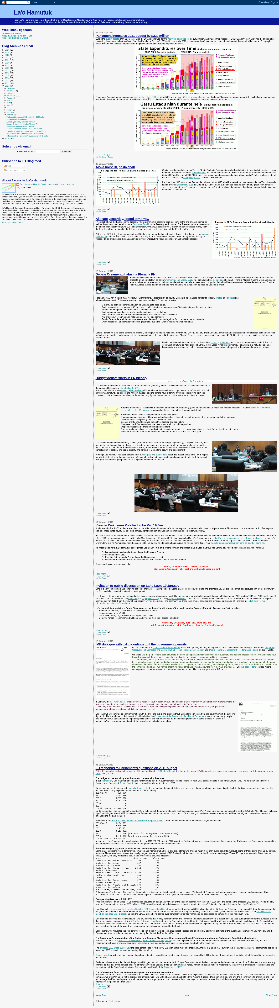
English (104, 157)
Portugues (230, 298)
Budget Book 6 (126, 783)
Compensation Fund (176, 598)
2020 (7, 63)
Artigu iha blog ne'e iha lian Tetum (17, 36)
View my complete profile (13, 223)
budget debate (112, 39)
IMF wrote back (117, 702)
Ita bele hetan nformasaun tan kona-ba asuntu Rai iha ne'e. (238, 543)
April (9, 107)
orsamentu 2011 (185, 185)
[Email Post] (108, 155)
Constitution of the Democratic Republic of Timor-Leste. (180, 716)
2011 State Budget (166, 771)
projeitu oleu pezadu (199, 97)
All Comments (12, 170)
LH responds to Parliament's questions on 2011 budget (136, 768)
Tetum (110, 157)
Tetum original (136, 390)
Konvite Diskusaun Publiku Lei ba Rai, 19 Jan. (130, 525)
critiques (147, 455)
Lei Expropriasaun (230, 538)
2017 (7, 70)
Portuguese (144, 410)
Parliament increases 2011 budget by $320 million (132, 35)
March (9, 110)
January (10, 115)
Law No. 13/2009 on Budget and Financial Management (145, 940)
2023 (7, 55)
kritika (214, 342)
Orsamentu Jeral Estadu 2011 (178, 280)
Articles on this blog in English (15, 38)
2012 (7, 83)
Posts (8, 166)
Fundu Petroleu (199, 172)
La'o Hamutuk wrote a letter (167, 647)
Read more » (102, 574)
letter (98, 773)
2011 (7, 86)
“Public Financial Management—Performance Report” (233, 650)
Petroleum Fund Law (150, 921)
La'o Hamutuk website (11, 34)
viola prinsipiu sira (191, 177)
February (11, 112)
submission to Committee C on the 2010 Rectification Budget (139, 909)
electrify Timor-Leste (138, 788)
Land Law (132, 598)
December (11, 88)
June (9, 103)
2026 (7, 50)
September (11, 95)
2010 (7, 138)
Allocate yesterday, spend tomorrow (122, 219)
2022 (7, 58)
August (10, 98)
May (9, 105)
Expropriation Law (150, 598)
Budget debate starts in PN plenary (121, 378)
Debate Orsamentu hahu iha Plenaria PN (125, 274)
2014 (7, 78)
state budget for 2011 (130, 388)
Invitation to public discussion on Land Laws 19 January (137, 585)
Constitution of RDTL (174, 967)
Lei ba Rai (216, 538)
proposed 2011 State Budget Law (115, 948)
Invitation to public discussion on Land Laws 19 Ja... (26, 131)
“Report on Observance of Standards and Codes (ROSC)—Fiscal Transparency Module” (203, 648)
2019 (7, 65)
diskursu (217, 280)
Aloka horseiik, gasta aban (115, 167)
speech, (125, 390)
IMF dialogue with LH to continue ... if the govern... (25, 134)
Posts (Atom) (115, 1001)
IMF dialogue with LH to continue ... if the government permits (141, 644)
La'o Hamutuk (33, 12)
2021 (7, 60)
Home (186, 995)
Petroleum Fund (140, 224)
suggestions (161, 455)
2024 (7, 52)
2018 (7, 68)
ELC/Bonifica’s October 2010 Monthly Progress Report (137, 820)
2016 (7, 73)
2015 (7, 76)
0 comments (101, 155)
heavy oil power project (178, 39)
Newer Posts (102, 995)
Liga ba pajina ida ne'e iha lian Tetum (185, 381)
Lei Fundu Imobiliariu (252, 538)
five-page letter (248, 667)
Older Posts (271, 995)
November (11, 91)
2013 (7, 81)
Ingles (219, 298)
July (9, 100)
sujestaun (225, 342)
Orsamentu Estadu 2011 (145, 97)
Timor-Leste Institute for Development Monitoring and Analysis (47, 184)
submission (228, 771)
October (10, 93)
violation (149, 229)
